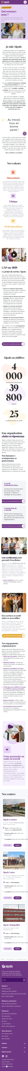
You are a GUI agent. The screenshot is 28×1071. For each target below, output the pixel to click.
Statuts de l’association (10, 656)
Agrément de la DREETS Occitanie (13, 668)
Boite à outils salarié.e (7, 996)
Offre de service (6, 988)
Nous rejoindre (6, 1038)
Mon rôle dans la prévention (9, 1003)
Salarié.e (4, 986)
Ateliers (4, 1043)
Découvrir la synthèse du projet (12, 344)
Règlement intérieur (9, 662)
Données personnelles (7, 1064)
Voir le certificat (8, 580)
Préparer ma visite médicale (9, 991)
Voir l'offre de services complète (12, 635)
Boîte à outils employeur (8, 1026)
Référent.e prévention (9, 1001)
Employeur (5, 1011)
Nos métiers (5, 1036)
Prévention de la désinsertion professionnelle (14, 993)
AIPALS (2, 959)
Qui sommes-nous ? (7, 1033)
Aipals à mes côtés (7, 1018)
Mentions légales (6, 1061)
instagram (6, 1056)
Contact (4, 1047)
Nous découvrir (10, 959)
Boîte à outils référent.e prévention (11, 1006)
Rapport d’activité (8, 700)
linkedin (3, 1056)
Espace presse (6, 1052)
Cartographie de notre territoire (12, 706)
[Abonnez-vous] (24, 979)
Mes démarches (6, 1016)
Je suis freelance (6, 1023)
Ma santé (4, 1021)
